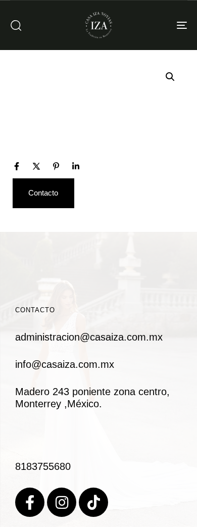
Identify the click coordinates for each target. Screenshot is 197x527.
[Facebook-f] (29, 502)
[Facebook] (17, 166)
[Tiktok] (93, 502)
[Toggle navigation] (157, 25)
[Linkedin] (76, 166)
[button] (15, 25)
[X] (36, 166)
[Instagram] (61, 502)
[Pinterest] (56, 166)
